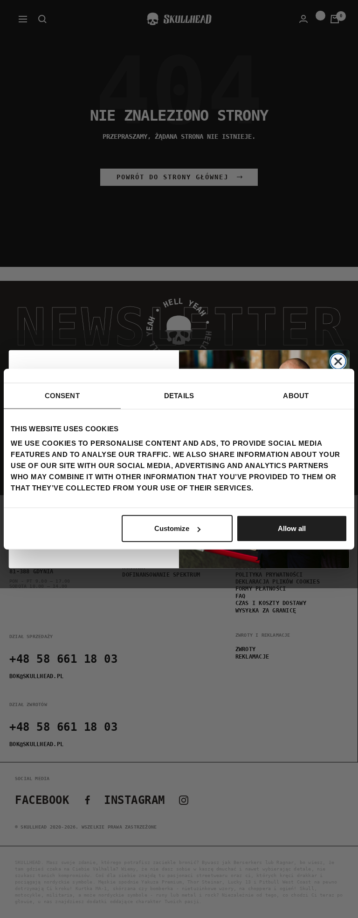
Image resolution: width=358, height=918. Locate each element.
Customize (171, 528)
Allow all (292, 528)
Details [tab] (179, 395)
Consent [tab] (62, 395)
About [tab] (296, 395)
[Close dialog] (338, 361)
